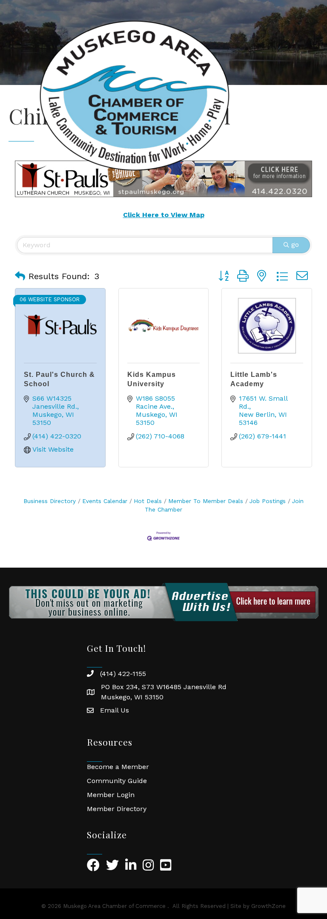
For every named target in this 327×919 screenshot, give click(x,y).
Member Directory (116, 809)
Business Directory (49, 501)
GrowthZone (268, 906)
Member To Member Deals (205, 501)
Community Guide (117, 781)
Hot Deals (148, 501)
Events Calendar (104, 501)
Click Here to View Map (163, 215)
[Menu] (307, 95)
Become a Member (118, 767)
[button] (20, 276)
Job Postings (268, 501)
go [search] (295, 244)
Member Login (111, 795)
